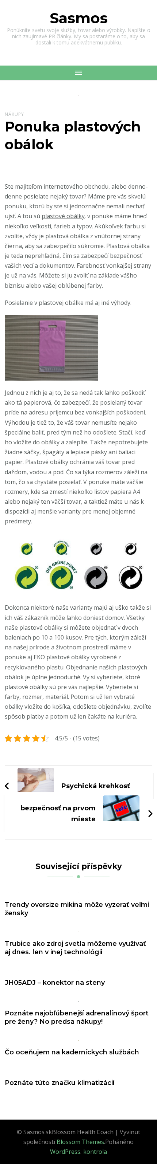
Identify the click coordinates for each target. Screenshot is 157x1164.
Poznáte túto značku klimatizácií (60, 1082)
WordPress (65, 1152)
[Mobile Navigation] (78, 73)
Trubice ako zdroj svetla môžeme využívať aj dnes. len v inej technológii (75, 948)
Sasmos (79, 18)
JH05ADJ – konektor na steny (55, 982)
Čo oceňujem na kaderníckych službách (72, 1052)
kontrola (95, 1152)
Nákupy (14, 114)
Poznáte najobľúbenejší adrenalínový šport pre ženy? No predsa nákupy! (77, 1017)
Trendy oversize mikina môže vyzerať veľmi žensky (77, 909)
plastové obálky (63, 216)
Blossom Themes (80, 1142)
